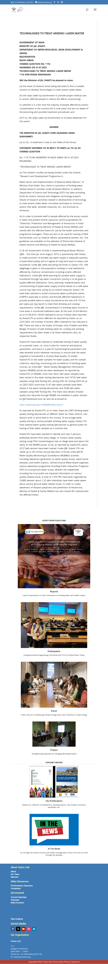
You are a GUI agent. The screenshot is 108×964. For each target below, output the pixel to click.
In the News (54, 849)
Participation (54, 651)
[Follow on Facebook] (13, 929)
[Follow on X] (18, 929)
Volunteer (15, 900)
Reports (54, 591)
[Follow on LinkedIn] (34, 929)
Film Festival (17, 919)
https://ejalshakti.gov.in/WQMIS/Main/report (41, 405)
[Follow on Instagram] (29, 929)
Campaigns (16, 888)
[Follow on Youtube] (23, 929)
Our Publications (54, 801)
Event (54, 711)
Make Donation (17, 903)
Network (14, 877)
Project (54, 750)
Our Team (15, 874)
